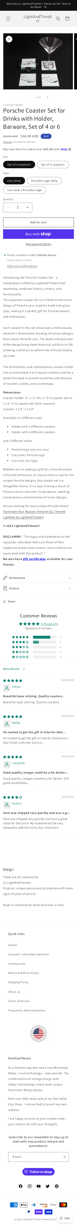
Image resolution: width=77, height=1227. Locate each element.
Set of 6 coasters (53, 164)
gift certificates (34, 559)
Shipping (7, 142)
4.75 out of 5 (49, 624)
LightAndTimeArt (32, 1219)
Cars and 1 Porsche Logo (24, 190)
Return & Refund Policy (23, 973)
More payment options (38, 243)
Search (12, 945)
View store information (22, 266)
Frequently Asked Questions (27, 1010)
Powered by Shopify (52, 1219)
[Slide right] (47, 97)
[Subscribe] (64, 1157)
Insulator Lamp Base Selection (28, 954)
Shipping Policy (18, 982)
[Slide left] (29, 97)
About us (14, 992)
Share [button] (11, 601)
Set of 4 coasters (19, 164)
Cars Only (14, 181)
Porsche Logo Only (44, 181)
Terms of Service (19, 1001)
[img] (12, 681)
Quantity (8, 199)
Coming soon (17, 963)
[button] (8, 18)
